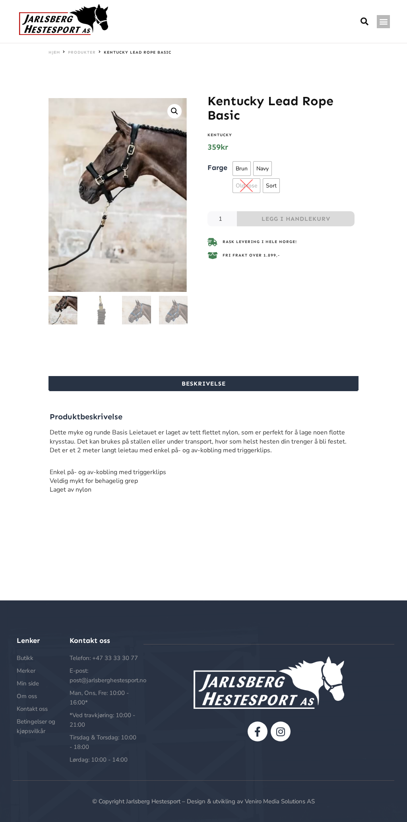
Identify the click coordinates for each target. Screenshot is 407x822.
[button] (383, 21)
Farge (217, 167)
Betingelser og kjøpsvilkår (36, 726)
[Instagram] (281, 731)
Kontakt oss (32, 709)
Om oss (27, 696)
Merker (26, 671)
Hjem (54, 52)
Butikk (25, 658)
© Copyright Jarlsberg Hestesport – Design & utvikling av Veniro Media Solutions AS (203, 801)
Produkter (82, 52)
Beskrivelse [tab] (204, 383)
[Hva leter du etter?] (364, 21)
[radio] (241, 169)
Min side (28, 683)
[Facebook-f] (257, 731)
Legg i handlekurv (296, 218)
